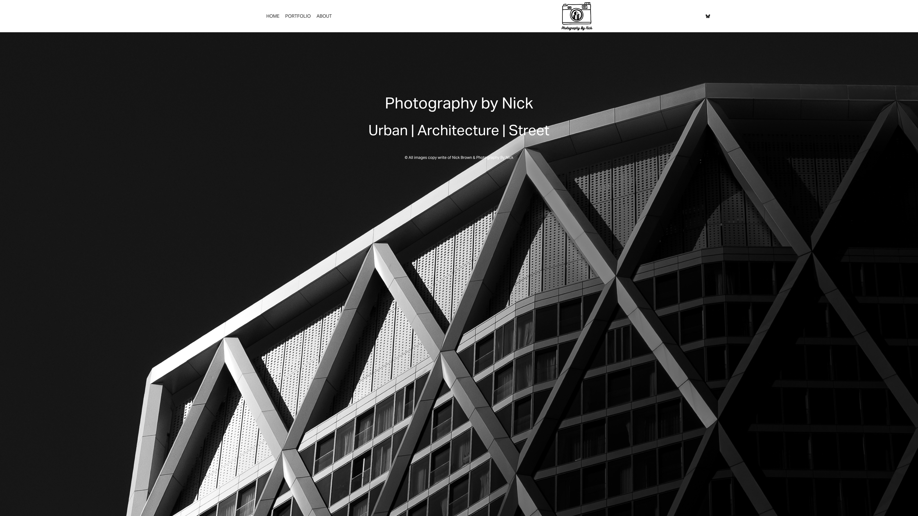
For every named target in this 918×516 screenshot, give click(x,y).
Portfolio (298, 16)
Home (272, 16)
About (324, 16)
